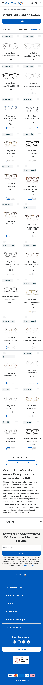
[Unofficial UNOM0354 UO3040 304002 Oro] (8, 128)
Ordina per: (22, 30)
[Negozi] (36, 3)
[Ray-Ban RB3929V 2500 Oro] (34, 383)
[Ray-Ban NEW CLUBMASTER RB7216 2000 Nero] (34, 274)
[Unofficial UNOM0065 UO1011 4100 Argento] (30, 93)
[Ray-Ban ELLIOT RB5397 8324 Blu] (30, 128)
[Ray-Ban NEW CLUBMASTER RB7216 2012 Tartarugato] (30, 274)
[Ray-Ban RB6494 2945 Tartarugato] (8, 236)
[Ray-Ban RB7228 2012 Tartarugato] (34, 161)
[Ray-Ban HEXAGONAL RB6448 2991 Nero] (34, 347)
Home (4, 10)
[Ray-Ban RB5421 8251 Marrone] (8, 198)
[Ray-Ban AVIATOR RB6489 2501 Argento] (13, 383)
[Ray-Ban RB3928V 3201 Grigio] (8, 416)
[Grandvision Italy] (24, 642)
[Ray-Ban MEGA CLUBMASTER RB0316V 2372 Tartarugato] (30, 236)
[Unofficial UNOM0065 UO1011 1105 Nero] (34, 93)
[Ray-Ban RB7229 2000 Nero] (13, 161)
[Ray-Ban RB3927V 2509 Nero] (34, 416)
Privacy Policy (29, 566)
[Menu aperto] (3, 3)
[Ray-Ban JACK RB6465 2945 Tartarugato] (8, 347)
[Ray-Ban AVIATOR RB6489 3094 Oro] (8, 383)
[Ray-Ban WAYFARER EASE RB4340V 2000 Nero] (13, 274)
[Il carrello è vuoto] (40, 3)
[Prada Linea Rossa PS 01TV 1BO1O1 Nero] (30, 448)
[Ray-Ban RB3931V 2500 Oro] (13, 448)
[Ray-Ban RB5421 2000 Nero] (13, 198)
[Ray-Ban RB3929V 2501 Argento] (30, 383)
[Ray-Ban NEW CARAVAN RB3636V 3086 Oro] (30, 312)
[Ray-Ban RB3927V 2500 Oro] (30, 416)
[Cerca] (32, 3)
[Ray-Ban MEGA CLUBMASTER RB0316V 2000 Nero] (34, 236)
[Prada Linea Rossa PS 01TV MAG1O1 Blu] (34, 448)
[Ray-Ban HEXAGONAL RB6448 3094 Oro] (30, 347)
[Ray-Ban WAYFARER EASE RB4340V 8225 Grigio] (8, 274)
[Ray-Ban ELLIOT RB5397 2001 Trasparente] (34, 128)
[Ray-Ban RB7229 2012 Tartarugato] (8, 161)
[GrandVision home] (21, 575)
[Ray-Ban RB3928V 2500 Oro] (13, 416)
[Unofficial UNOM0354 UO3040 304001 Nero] (13, 128)
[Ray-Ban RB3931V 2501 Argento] (8, 448)
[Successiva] (37, 128)
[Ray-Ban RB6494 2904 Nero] (13, 236)
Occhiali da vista (14, 10)
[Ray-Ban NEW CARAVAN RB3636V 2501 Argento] (34, 312)
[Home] (14, 3)
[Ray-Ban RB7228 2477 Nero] (30, 161)
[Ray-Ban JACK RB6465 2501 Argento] (13, 347)
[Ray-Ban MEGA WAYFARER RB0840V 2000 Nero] (34, 198)
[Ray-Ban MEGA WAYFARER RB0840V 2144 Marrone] (30, 198)
